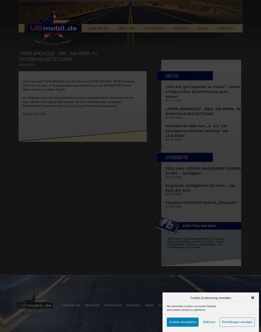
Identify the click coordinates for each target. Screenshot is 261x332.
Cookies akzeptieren (182, 322)
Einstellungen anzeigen (237, 322)
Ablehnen (209, 322)
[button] (253, 298)
